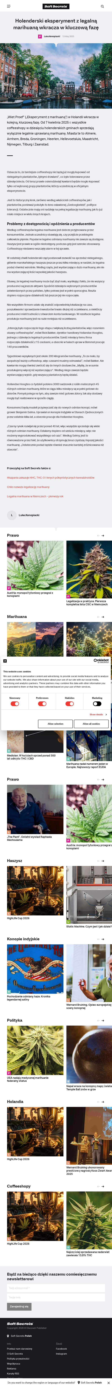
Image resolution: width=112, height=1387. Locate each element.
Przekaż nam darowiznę (19, 1349)
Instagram (61, 1354)
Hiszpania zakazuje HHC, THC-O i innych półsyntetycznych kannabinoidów (50, 477)
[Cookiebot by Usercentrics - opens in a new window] (96, 661)
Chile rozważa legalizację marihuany (28, 487)
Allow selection (55, 724)
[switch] (42, 703)
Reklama (11, 1369)
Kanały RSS (13, 1374)
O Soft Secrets (15, 1354)
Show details (96, 714)
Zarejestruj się (19, 1306)
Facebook (61, 1349)
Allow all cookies (91, 724)
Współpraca (13, 1364)
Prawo (13, 535)
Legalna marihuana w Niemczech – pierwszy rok (35, 496)
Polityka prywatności (18, 1359)
